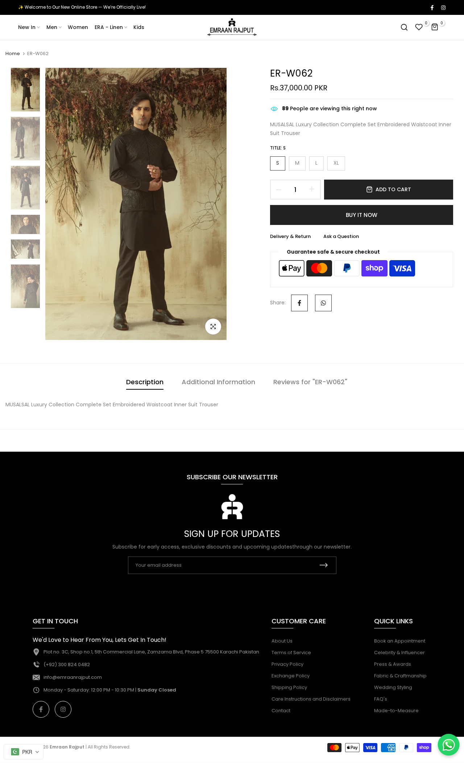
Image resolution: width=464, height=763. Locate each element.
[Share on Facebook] (299, 303)
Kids (138, 27)
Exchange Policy (291, 675)
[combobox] (24, 751)
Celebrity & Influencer (399, 652)
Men (51, 27)
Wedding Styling (393, 687)
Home (12, 53)
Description (144, 381)
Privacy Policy (287, 664)
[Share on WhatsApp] (323, 303)
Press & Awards (392, 664)
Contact (281, 710)
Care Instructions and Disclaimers (311, 699)
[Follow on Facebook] (432, 7)
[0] (419, 27)
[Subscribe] (323, 565)
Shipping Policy (289, 687)
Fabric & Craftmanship (400, 675)
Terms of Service (291, 652)
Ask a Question (341, 236)
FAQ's (380, 699)
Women (78, 27)
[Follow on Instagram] (443, 7)
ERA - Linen (109, 27)
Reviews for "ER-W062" (310, 381)
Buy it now (361, 215)
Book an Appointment (399, 640)
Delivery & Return (290, 236)
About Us (282, 640)
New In (27, 27)
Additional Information (218, 381)
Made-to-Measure (396, 710)
